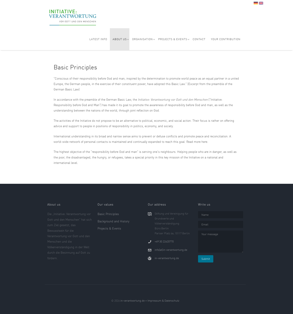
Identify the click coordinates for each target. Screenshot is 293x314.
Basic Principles (108, 214)
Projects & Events (172, 39)
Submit (205, 258)
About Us (120, 39)
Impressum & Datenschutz (163, 300)
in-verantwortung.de (167, 258)
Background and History (113, 221)
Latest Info (98, 39)
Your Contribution (225, 39)
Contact (199, 39)
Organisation (142, 39)
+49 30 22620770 (164, 241)
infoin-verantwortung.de (171, 249)
